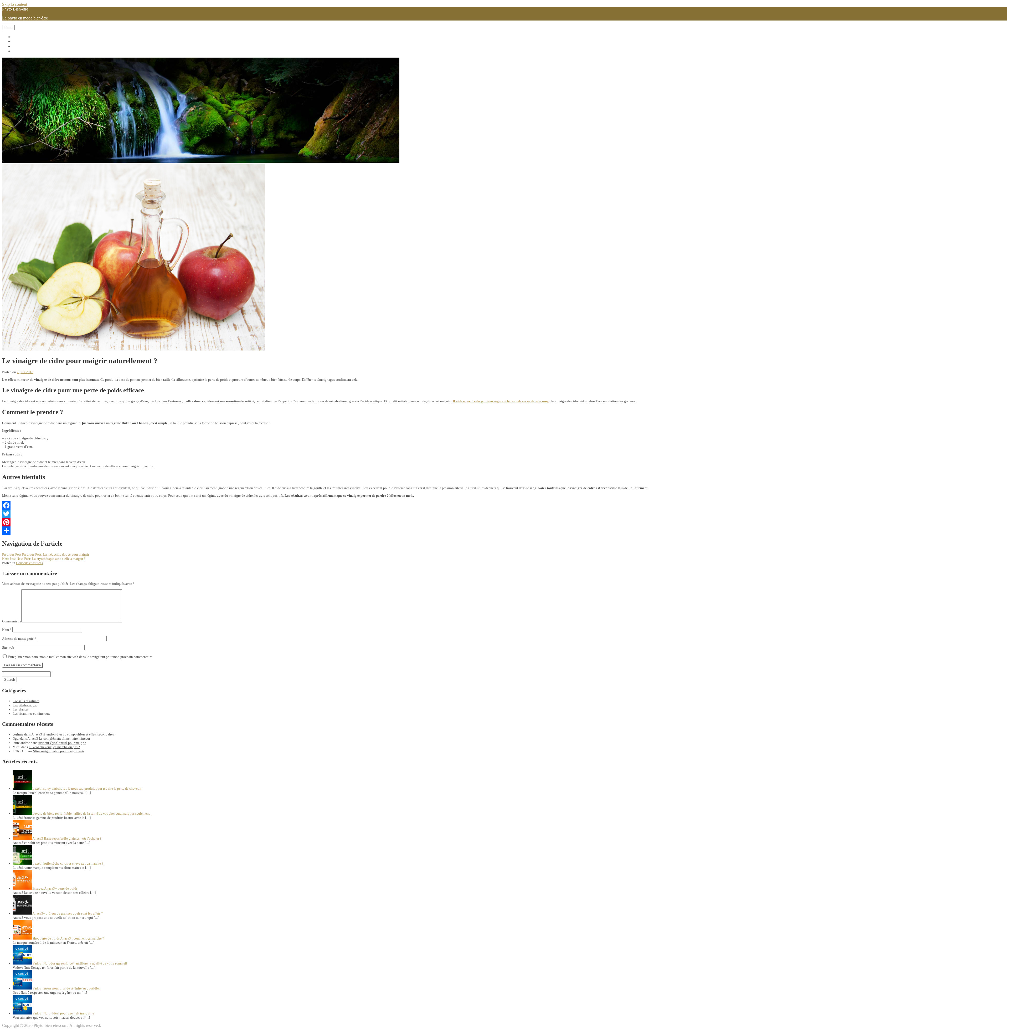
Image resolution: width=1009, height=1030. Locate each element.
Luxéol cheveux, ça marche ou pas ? (54, 747)
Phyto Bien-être (15, 9)
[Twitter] (504, 514)
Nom (7, 630)
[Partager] (504, 530)
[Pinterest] (504, 522)
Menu (8, 27)
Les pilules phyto (27, 41)
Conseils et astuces (28, 51)
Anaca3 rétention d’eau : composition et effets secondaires (72, 734)
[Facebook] (504, 505)
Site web (8, 648)
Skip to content (14, 4)
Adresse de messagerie (19, 639)
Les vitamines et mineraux (34, 36)
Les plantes (22, 46)
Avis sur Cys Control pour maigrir (62, 743)
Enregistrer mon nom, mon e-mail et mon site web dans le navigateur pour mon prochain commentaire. (80, 657)
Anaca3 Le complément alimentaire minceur (58, 738)
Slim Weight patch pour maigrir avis (58, 751)
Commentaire (11, 621)
